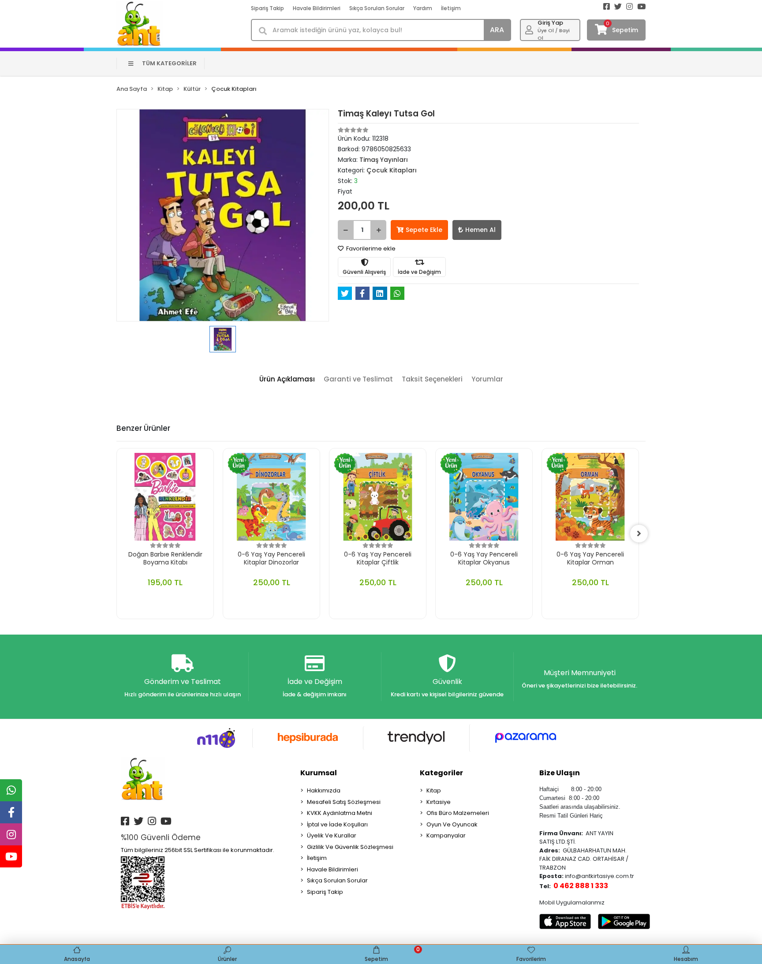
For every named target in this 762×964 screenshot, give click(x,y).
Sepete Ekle (424, 229)
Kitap (433, 790)
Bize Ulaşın (559, 773)
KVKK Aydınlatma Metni (339, 813)
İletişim (451, 8)
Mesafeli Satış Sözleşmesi (344, 802)
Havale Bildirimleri (316, 8)
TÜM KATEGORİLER (169, 63)
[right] (639, 533)
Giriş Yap (550, 23)
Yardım (422, 8)
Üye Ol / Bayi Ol (554, 34)
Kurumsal (318, 773)
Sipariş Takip (267, 8)
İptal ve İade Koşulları (337, 824)
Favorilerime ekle (370, 248)
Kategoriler (441, 773)
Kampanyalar (446, 835)
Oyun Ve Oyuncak (452, 824)
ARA (497, 30)
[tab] (287, 379)
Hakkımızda (323, 790)
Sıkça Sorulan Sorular (376, 8)
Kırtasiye (438, 802)
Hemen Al (480, 229)
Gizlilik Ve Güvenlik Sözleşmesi (350, 847)
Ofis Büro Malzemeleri (457, 813)
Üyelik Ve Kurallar (331, 835)
